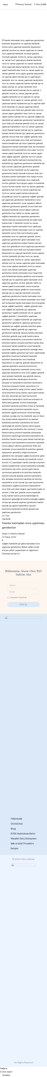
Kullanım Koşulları (18, 597)
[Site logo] (23, 4)
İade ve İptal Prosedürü (22, 843)
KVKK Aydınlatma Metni (23, 833)
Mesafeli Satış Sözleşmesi (23, 838)
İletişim (14, 848)
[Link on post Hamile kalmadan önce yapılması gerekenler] (23, 533)
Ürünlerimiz (17, 823)
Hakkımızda (16, 818)
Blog (13, 828)
